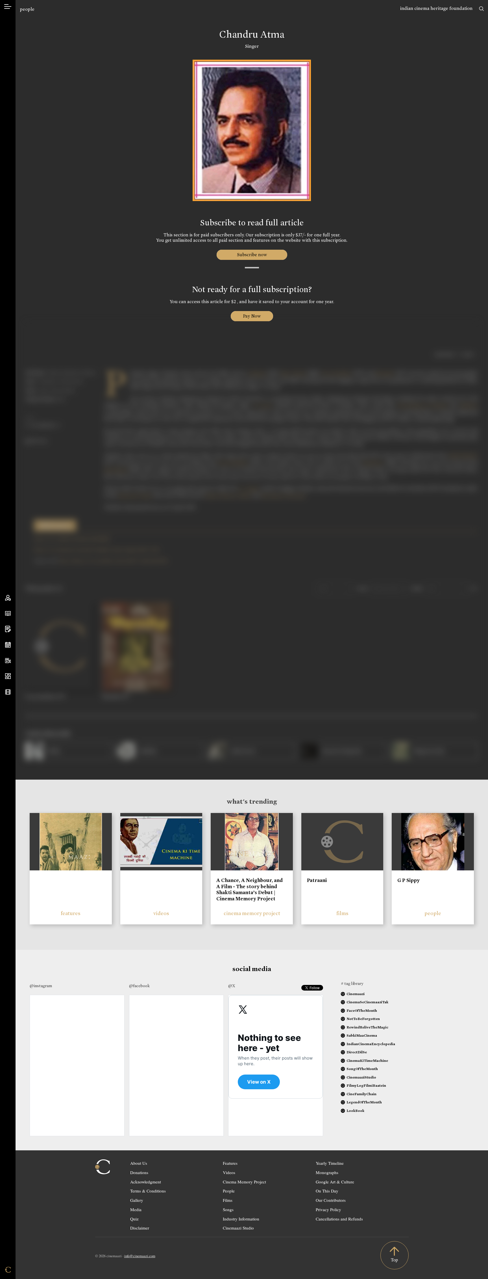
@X (231, 985)
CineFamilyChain (361, 1094)
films (342, 913)
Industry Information (241, 1219)
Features (230, 1163)
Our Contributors (331, 1200)
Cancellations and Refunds (339, 1219)
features (70, 913)
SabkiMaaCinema (362, 1035)
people (27, 9)
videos (161, 913)
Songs (228, 1209)
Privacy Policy (328, 1209)
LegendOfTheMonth (364, 1102)
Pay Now (252, 316)
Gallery (136, 1200)
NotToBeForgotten (363, 1019)
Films (227, 1200)
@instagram (41, 985)
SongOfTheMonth (362, 1069)
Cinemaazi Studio (238, 1228)
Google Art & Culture (335, 1182)
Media (135, 1209)
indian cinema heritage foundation (436, 8)
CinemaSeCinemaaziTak (367, 1002)
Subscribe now (252, 254)
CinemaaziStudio (361, 1077)
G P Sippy (408, 880)
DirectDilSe (357, 1052)
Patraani (317, 880)
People (229, 1191)
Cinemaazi (356, 994)
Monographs (327, 1172)
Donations (139, 1172)
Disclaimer (139, 1228)
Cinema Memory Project (244, 1182)
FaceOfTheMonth (362, 1010)
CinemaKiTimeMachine (367, 1060)
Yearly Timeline (330, 1163)
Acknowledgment (145, 1182)
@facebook (139, 985)
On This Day (327, 1191)
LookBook (355, 1110)
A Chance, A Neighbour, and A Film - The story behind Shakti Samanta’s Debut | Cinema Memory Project (249, 889)
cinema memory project (252, 913)
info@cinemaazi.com (139, 1255)
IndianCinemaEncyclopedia (371, 1044)
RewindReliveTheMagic (367, 1027)
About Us (138, 1163)
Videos (229, 1172)
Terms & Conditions (148, 1191)
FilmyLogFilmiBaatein (366, 1085)
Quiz (134, 1219)
